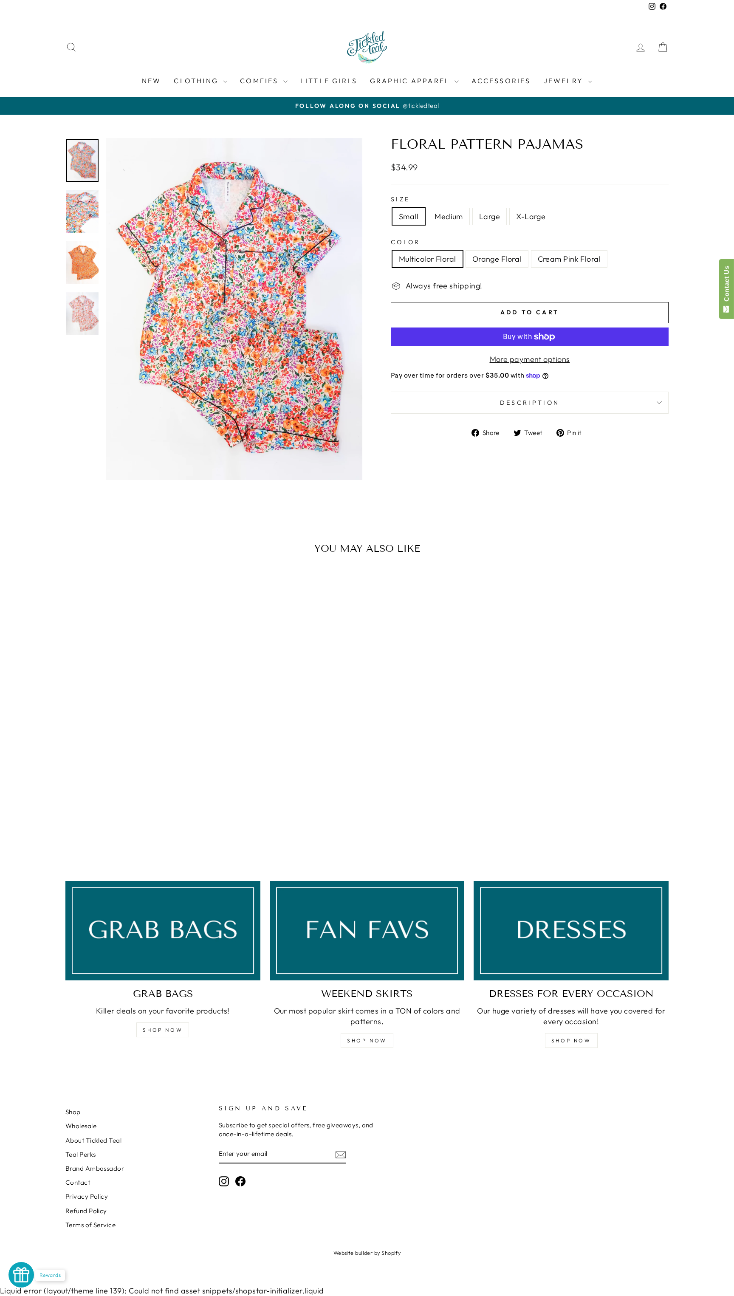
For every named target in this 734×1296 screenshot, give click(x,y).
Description (530, 403)
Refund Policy (86, 1211)
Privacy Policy (86, 1196)
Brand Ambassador (94, 1168)
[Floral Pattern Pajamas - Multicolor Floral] (126, 798)
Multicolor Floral (427, 259)
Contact (77, 1182)
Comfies (260, 80)
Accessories (501, 80)
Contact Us (726, 285)
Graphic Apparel (411, 80)
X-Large (530, 216)
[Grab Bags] (162, 931)
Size (400, 199)
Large (489, 216)
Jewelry (565, 80)
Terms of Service (90, 1225)
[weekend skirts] (367, 931)
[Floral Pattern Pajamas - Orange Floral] (137, 798)
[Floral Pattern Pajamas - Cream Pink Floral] (149, 798)
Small (408, 216)
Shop (73, 1112)
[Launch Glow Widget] (21, 1275)
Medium (449, 216)
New (151, 80)
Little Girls (328, 80)
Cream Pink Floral (569, 259)
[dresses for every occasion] (571, 931)
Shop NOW (163, 1030)
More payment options (530, 359)
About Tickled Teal (93, 1140)
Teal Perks (80, 1154)
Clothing (197, 80)
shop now (367, 1040)
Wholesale (80, 1126)
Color (406, 242)
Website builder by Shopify (367, 1252)
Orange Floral (497, 259)
